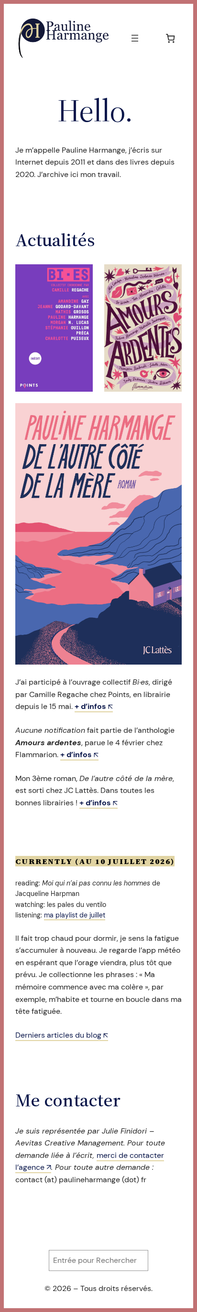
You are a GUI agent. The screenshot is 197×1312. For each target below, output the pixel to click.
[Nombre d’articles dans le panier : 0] (170, 38)
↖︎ (94, 706)
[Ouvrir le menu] (135, 38)
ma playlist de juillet (74, 915)
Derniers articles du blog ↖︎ (61, 1035)
